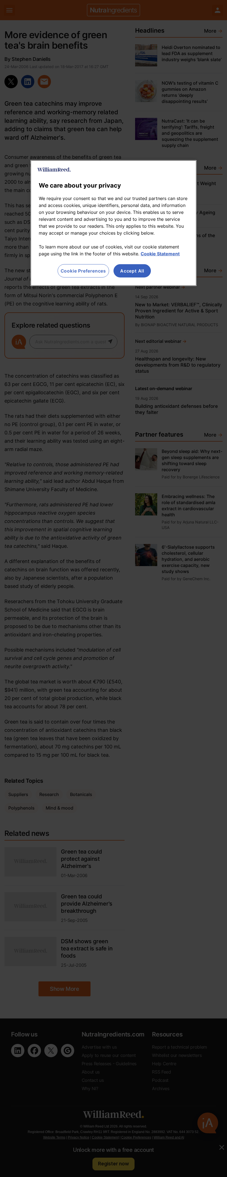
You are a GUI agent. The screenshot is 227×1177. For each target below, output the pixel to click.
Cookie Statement (160, 253)
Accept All (132, 271)
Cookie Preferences (83, 271)
